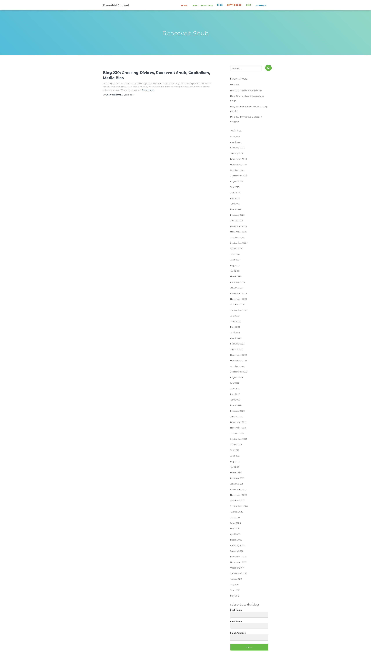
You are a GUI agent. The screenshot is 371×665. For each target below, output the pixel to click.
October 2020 (237, 500)
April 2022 (235, 399)
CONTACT (261, 5)
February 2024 (237, 282)
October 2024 (237, 237)
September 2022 (238, 371)
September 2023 (238, 310)
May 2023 (235, 327)
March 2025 (236, 209)
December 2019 (238, 556)
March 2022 (236, 405)
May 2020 (235, 528)
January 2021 (236, 483)
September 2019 (238, 573)
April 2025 (235, 203)
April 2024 (235, 271)
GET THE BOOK (234, 5)
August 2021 (236, 444)
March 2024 (236, 276)
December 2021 (238, 422)
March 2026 (236, 142)
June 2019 (235, 590)
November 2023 (238, 299)
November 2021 (238, 427)
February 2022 (237, 411)
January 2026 (236, 153)
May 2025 (235, 198)
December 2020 (238, 489)
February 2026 (237, 147)
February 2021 (237, 478)
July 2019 (234, 584)
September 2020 (239, 506)
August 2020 (236, 511)
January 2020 (237, 551)
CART (248, 5)
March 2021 (236, 472)
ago (128, 94)
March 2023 (236, 338)
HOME (184, 5)
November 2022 (238, 360)
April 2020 (235, 534)
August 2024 (236, 248)
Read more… (148, 90)
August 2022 (236, 377)
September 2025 (238, 175)
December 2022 (238, 355)
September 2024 (239, 243)
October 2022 (237, 366)
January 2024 (236, 287)
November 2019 (238, 562)
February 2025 (237, 215)
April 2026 (235, 136)
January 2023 (236, 349)
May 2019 (234, 595)
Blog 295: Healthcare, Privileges (246, 90)
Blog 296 (234, 84)
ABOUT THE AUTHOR (202, 5)
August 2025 (236, 181)
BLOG (220, 5)
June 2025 (235, 192)
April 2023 (235, 332)
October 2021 (237, 433)
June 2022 (235, 388)
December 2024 (238, 226)
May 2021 (234, 461)
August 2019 (236, 579)
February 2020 (237, 545)
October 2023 (237, 304)
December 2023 (238, 293)
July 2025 (234, 187)
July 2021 (234, 450)
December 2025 (238, 159)
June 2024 (235, 259)
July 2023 (234, 315)
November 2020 (238, 495)
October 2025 (237, 170)
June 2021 (235, 455)
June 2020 (235, 523)
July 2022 (234, 383)
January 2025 (236, 220)
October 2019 (237, 567)
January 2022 (236, 416)
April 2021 (235, 467)
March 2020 (236, 539)
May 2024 (235, 265)
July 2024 (235, 254)
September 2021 (238, 439)
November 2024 (238, 231)
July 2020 (235, 517)
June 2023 (235, 321)
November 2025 (238, 164)
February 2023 (237, 343)
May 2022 (235, 394)
